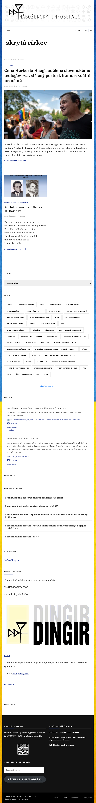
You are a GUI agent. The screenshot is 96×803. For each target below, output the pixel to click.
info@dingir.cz (20, 673)
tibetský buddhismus (67, 368)
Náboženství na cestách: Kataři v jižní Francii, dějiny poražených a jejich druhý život (45, 527)
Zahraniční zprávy (12, 65)
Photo (13, 423)
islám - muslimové (15, 324)
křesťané (11, 336)
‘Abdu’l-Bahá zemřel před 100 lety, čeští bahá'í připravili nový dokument (67, 738)
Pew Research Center (16, 355)
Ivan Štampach (11, 216)
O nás (7, 655)
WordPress (23, 799)
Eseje (15, 202)
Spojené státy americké (18, 368)
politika (36, 355)
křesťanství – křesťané (70, 330)
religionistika (13, 362)
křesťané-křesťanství (31, 336)
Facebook (9, 685)
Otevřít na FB (12, 427)
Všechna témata (48, 386)
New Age (45, 343)
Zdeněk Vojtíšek (11, 86)
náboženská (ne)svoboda (18, 349)
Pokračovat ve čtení (13, 161)
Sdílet (11, 430)
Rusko (28, 362)
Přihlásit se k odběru (25, 779)
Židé (46, 374)
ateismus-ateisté (26, 305)
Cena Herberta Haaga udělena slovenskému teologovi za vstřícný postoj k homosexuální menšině (47, 75)
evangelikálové (14, 311)
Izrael (32, 324)
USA (84, 368)
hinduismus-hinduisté (76, 311)
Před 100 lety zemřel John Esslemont (64, 732)
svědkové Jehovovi (43, 368)
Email (64, 798)
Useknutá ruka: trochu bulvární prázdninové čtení (34, 497)
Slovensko (42, 362)
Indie (57, 317)
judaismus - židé (47, 324)
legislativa (52, 336)
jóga (63, 324)
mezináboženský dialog (75, 336)
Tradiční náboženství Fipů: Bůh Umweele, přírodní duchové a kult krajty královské (46, 515)
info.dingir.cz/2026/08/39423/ (20, 456)
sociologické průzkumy (63, 362)
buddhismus (55, 305)
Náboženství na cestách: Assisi (22, 536)
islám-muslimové (73, 317)
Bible (42, 305)
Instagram (88, 798)
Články (7, 202)
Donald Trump (73, 305)
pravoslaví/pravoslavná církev (60, 355)
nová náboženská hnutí (65, 343)
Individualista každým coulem (61, 745)
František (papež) (35, 311)
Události (24, 202)
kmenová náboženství (17, 330)
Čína (9, 374)
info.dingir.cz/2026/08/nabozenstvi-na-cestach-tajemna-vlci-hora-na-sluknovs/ (45, 419)
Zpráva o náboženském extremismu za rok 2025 (31, 506)
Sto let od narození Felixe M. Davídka (23, 209)
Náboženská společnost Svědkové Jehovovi (55, 349)
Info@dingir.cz (12, 560)
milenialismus (13, 343)
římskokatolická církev (27, 374)
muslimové (31, 343)
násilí (84, 349)
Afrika (10, 305)
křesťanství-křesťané (43, 330)
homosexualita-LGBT (39, 317)
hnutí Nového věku (15, 317)
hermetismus (55, 311)
